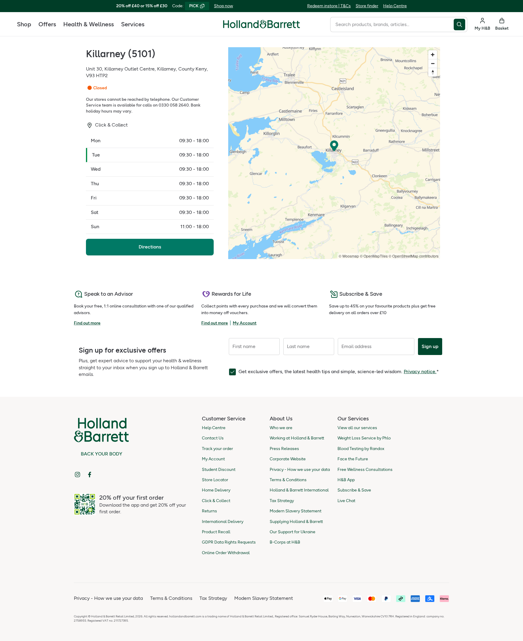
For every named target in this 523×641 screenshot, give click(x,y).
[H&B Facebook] (89, 474)
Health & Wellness (88, 24)
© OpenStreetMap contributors (414, 255)
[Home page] (261, 24)
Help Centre (395, 5)
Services (132, 24)
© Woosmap (349, 255)
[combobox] (392, 24)
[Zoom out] (432, 63)
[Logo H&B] (261, 27)
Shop (24, 24)
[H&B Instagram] (77, 474)
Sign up (430, 346)
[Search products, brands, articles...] (460, 24)
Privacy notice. (420, 371)
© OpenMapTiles (374, 255)
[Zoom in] (432, 54)
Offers (47, 24)
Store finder (367, 5)
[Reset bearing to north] (432, 72)
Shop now (223, 5)
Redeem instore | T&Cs (329, 5)
